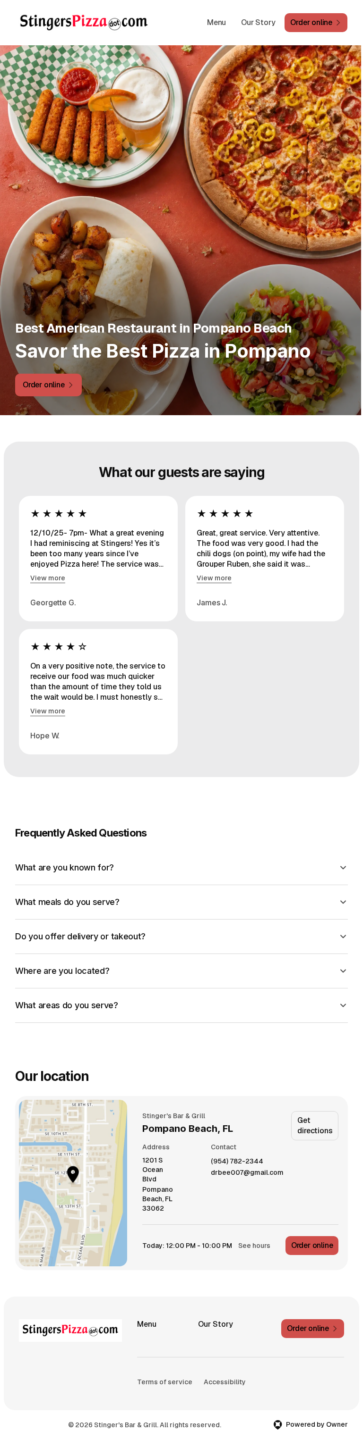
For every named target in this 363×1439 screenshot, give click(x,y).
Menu (216, 22)
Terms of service (164, 1382)
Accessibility (158, 1397)
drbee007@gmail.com (244, 1172)
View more (47, 578)
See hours (252, 1245)
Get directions (312, 1125)
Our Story (258, 22)
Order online (310, 1245)
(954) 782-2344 (234, 1161)
